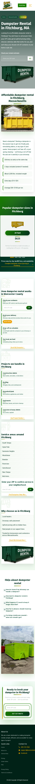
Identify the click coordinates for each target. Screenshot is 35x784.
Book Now (22, 5)
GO (30, 58)
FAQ (2, 764)
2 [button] (16, 257)
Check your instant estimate (10, 53)
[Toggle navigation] (30, 5)
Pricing (3, 758)
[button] (17, 591)
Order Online (4, 761)
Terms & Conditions (6, 772)
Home (3, 747)
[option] (17, 236)
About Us (4, 750)
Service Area (4, 753)
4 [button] (23, 257)
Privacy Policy (5, 769)
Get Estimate (17, 713)
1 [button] (12, 257)
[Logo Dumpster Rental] (10, 5)
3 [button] (19, 257)
